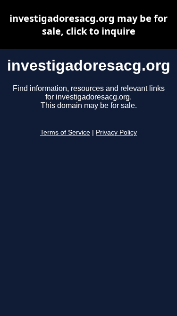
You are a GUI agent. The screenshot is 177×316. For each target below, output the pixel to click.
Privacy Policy (116, 132)
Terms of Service (65, 132)
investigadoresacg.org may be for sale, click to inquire (88, 24)
